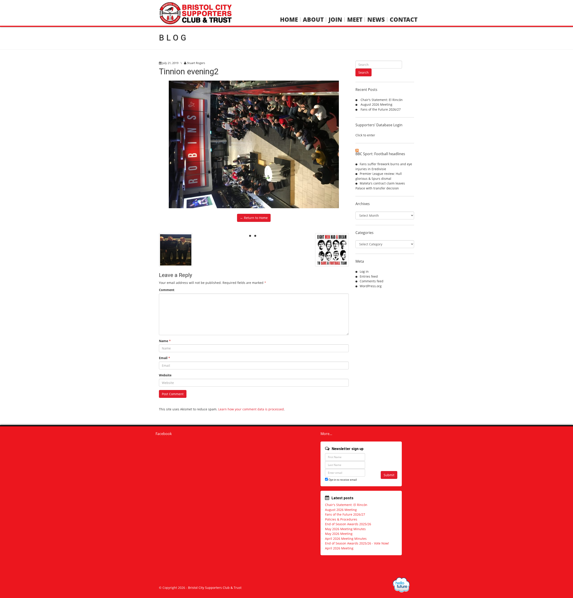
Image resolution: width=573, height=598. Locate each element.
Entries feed (369, 276)
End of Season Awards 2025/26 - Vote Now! (357, 543)
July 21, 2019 (170, 63)
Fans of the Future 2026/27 (381, 109)
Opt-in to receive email (342, 479)
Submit (389, 475)
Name (165, 341)
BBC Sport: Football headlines (380, 153)
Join (335, 19)
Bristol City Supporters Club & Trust (215, 587)
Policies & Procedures (341, 519)
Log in (364, 271)
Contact (403, 19)
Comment (166, 290)
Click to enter (365, 135)
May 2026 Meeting (339, 534)
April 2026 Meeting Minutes (346, 538)
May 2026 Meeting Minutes (345, 529)
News (376, 19)
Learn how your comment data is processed (251, 409)
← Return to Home (254, 218)
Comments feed (371, 281)
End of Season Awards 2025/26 (348, 524)
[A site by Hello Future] (401, 584)
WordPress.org (371, 286)
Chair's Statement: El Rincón (346, 505)
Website (165, 375)
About (313, 19)
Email (164, 358)
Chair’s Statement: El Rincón (382, 100)
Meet (354, 19)
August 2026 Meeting (376, 104)
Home (289, 19)
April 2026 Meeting (339, 548)
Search (363, 72)
